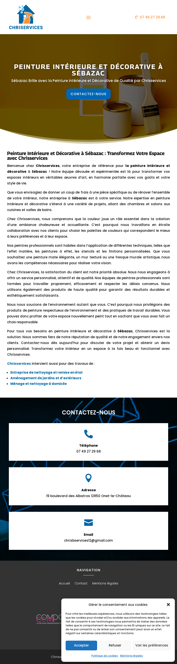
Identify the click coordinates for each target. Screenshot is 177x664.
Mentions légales (131, 656)
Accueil (64, 584)
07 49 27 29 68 (152, 17)
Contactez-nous (88, 93)
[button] (168, 604)
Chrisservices (19, 363)
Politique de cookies (104, 656)
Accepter (81, 645)
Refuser (115, 645)
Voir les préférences (151, 645)
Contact (81, 584)
